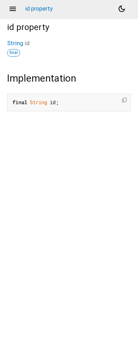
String (15, 43)
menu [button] (12, 9)
